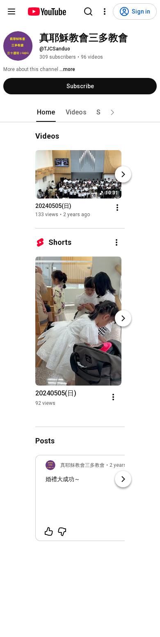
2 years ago (123, 465)
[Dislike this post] (62, 531)
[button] (112, 112)
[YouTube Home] (46, 11)
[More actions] (117, 207)
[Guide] (11, 11)
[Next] (123, 174)
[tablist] (80, 112)
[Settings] (105, 11)
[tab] (46, 112)
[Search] (88, 11)
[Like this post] (48, 531)
